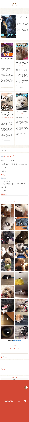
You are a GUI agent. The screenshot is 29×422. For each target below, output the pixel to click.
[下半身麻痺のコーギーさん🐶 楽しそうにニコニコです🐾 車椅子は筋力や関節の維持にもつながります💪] (21, 318)
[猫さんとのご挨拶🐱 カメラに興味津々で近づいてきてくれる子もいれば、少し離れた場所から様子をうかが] (7, 332)
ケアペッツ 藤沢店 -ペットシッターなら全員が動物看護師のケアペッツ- (14, 5)
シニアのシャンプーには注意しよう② (22, 16)
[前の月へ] (18, 347)
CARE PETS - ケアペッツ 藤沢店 (7, 156)
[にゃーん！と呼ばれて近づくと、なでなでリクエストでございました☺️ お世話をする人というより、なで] (7, 251)
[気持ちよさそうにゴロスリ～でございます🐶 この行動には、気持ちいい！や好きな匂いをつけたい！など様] (21, 332)
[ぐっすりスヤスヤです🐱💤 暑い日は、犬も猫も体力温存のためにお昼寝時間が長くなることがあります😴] (21, 223)
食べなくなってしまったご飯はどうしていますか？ (7, 114)
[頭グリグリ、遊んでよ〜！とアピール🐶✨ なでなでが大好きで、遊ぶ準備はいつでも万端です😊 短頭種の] (21, 237)
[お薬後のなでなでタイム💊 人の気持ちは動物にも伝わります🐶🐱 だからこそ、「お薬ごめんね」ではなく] (21, 264)
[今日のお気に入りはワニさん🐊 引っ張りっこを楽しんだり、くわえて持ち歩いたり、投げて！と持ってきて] (7, 264)
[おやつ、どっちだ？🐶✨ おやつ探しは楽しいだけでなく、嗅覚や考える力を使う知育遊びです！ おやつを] (21, 251)
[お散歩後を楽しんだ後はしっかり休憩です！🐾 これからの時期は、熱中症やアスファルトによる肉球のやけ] (7, 305)
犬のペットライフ (9, 117)
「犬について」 (20, 19)
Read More (21, 87)
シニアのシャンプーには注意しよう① (22, 62)
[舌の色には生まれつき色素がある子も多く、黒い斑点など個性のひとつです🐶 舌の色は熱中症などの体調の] (7, 237)
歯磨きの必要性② (22, 111)
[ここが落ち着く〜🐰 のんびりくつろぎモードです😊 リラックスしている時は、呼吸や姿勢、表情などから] (7, 223)
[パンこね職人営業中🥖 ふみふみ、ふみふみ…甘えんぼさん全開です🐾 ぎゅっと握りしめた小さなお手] (21, 210)
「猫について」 (6, 117)
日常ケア (25, 19)
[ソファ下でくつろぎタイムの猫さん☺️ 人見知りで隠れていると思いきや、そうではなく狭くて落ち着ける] (21, 291)
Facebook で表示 (3, 175)
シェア (6, 175)
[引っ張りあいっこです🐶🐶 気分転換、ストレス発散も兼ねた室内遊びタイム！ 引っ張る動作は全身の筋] (7, 291)
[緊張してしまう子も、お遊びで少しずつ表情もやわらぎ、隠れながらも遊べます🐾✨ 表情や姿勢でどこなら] (7, 318)
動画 (3, 174)
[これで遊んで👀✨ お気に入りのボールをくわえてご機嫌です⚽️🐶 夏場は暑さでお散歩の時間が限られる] (7, 210)
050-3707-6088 (3, 369)
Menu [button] (15, 0)
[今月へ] (22, 347)
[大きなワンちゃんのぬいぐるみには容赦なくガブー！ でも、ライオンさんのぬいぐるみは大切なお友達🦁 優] (21, 278)
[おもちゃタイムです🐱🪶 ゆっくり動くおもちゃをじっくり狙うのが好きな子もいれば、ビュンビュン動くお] (7, 278)
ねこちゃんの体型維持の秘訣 (7, 59)
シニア (23, 19)
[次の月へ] (26, 347)
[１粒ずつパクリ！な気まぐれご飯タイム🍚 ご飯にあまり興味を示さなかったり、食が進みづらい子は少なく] (21, 305)
